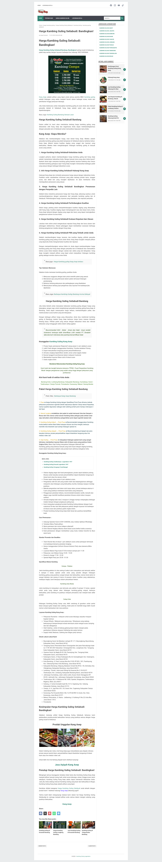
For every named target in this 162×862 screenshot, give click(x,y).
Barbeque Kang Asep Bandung (65, 396)
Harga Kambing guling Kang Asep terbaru (68, 262)
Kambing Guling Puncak (106, 45)
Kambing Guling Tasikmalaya (108, 53)
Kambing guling (89, 97)
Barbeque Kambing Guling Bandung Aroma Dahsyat (72, 294)
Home (39, 5)
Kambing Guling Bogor (106, 36)
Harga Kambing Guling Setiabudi (69, 788)
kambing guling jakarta (106, 31)
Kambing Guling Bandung (106, 33)
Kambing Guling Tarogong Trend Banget (56, 467)
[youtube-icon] (118, 5)
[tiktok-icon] (122, 5)
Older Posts (92, 846)
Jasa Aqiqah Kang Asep (67, 764)
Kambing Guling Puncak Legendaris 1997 (56, 464)
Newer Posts (42, 846)
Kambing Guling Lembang (107, 42)
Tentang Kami (49, 18)
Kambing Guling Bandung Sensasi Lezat (60, 115)
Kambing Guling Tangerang (107, 50)
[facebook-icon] (111, 5)
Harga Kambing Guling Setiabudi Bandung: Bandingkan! (58, 50)
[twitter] (45, 813)
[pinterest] (49, 813)
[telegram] (58, 813)
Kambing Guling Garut (106, 28)
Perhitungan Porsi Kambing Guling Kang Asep (114, 68)
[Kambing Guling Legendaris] (43, 12)
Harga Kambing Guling (62, 18)
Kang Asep (42, 97)
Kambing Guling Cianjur (106, 39)
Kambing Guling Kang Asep (60, 341)
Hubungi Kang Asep (114, 77)
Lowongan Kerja (47, 5)
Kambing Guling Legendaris (83, 856)
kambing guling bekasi (106, 56)
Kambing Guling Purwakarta (108, 47)
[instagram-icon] (114, 5)
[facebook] (40, 813)
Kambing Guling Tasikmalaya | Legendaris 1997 (58, 461)
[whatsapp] (54, 813)
